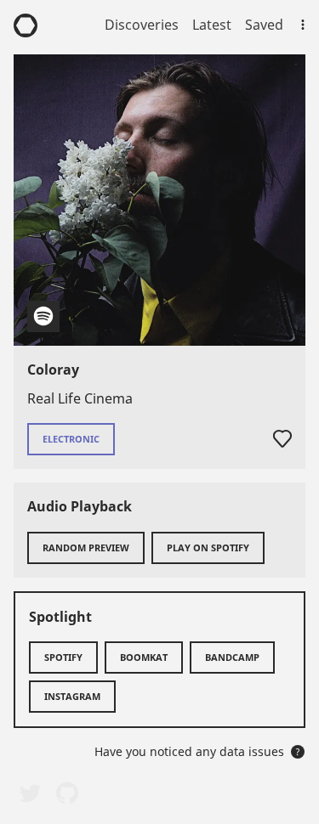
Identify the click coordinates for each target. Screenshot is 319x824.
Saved (264, 24)
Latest (211, 24)
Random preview (86, 547)
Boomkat (144, 657)
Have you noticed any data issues (197, 751)
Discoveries (142, 24)
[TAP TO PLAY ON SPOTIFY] (159, 200)
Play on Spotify (208, 547)
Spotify (63, 657)
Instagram (72, 696)
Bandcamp (232, 657)
